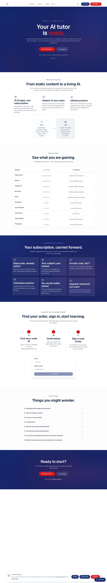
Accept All (95, 577)
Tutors (39, 4)
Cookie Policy (14, 579)
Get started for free (46, 49)
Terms (64, 577)
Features (32, 4)
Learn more (52, 57)
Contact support (56, 479)
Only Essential (84, 577)
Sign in (86, 4)
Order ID (36, 359)
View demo (63, 49)
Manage (75, 577)
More (52, 4)
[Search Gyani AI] (77, 4)
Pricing (47, 4)
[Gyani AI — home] (7, 4)
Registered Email (38, 366)
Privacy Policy (58, 577)
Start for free (95, 4)
